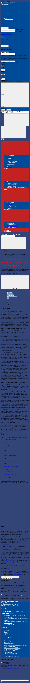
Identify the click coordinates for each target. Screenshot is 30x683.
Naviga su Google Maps (10, 474)
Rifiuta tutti (13, 577)
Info (8, 298)
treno (3, 552)
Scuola (5, 251)
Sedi (8, 568)
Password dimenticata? (6, 34)
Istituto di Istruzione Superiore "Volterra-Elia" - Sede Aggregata (14, 438)
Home (5, 250)
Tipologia (9, 292)
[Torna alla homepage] (15, 112)
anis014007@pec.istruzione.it (11, 466)
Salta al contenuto (5, 1)
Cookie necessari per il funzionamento (10, 595)
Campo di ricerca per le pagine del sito (10, 234)
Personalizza (4, 577)
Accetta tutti (6, 578)
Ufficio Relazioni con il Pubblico (12, 648)
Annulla (3, 109)
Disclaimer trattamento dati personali (10, 668)
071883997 (9, 617)
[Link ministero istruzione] (8, 2)
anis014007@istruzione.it (10, 461)
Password (18, 31)
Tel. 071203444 (8, 471)
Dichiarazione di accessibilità (11, 649)
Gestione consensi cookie (10, 653)
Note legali (6, 642)
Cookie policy (7, 640)
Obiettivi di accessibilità (10, 650)
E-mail (17, 54)
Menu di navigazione (20, 287)
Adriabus (18, 549)
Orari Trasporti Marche (10, 560)
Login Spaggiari (12, 59)
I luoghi (6, 252)
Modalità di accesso (12, 296)
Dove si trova (10, 295)
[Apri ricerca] (16, 119)
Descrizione (10, 294)
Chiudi (2, 70)
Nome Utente (19, 29)
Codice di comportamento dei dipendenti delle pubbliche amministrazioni (15, 645)
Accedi (2, 21)
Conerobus (6, 544)
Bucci (13, 549)
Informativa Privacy (9, 643)
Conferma (8, 109)
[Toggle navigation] (13, 132)
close (2, 139)
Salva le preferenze (13, 601)
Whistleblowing (8, 652)
